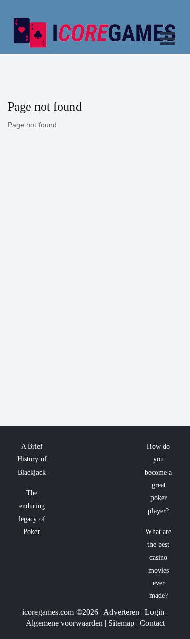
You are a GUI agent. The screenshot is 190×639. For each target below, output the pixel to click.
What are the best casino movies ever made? (158, 564)
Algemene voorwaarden (64, 623)
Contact (152, 623)
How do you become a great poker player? (158, 479)
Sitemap (121, 623)
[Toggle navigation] (167, 40)
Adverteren (121, 612)
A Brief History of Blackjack (32, 459)
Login (154, 612)
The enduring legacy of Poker (32, 512)
